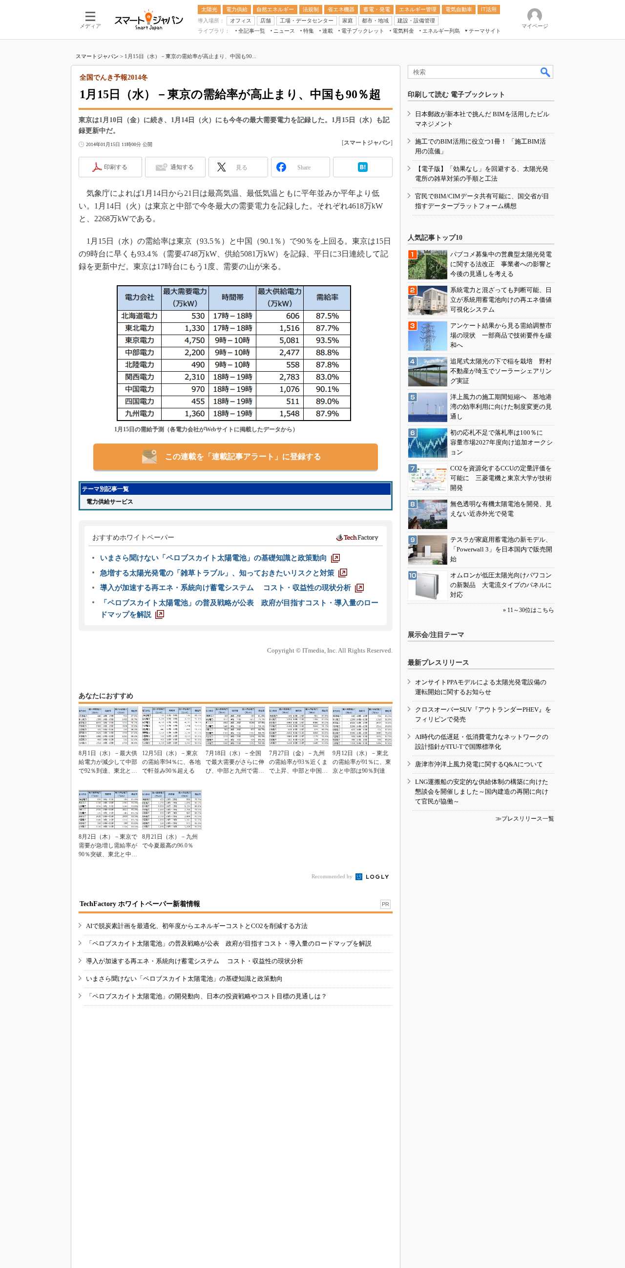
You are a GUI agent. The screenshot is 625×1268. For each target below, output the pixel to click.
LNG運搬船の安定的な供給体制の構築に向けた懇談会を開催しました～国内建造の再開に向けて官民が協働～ (481, 791)
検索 (546, 72)
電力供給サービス (110, 501)
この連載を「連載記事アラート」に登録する (243, 456)
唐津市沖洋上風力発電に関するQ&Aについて (479, 764)
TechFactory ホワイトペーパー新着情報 (140, 904)
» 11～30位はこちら (528, 610)
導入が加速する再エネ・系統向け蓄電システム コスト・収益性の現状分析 (194, 961)
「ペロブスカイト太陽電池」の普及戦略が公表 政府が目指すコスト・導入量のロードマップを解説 (229, 943)
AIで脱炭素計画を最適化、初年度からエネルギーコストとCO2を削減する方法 (197, 926)
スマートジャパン (97, 56)
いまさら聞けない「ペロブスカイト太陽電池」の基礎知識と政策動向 (184, 978)
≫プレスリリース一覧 (525, 818)
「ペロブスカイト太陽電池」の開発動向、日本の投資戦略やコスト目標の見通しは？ (206, 996)
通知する (182, 167)
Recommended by (333, 876)
